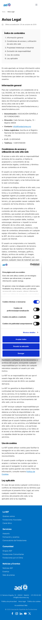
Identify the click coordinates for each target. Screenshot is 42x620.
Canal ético (7, 523)
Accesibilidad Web (21, 605)
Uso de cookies (13, 55)
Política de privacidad (9, 601)
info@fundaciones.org (22, 126)
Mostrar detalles (29, 332)
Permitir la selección (21, 346)
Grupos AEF (7, 551)
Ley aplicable (12, 58)
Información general (15, 38)
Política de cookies (33, 601)
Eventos (6, 571)
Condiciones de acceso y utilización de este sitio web (21, 42)
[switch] (36, 309)
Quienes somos (9, 516)
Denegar (21, 353)
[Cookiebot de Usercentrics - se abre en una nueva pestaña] (30, 264)
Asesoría (6, 533)
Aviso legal (22, 601)
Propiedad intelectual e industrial (20, 48)
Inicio (3, 12)
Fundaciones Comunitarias (13, 554)
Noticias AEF (8, 568)
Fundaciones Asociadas (12, 520)
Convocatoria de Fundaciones (14, 540)
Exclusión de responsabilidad (19, 51)
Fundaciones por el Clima (13, 558)
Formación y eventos (11, 537)
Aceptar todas (21, 339)
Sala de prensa (9, 575)
